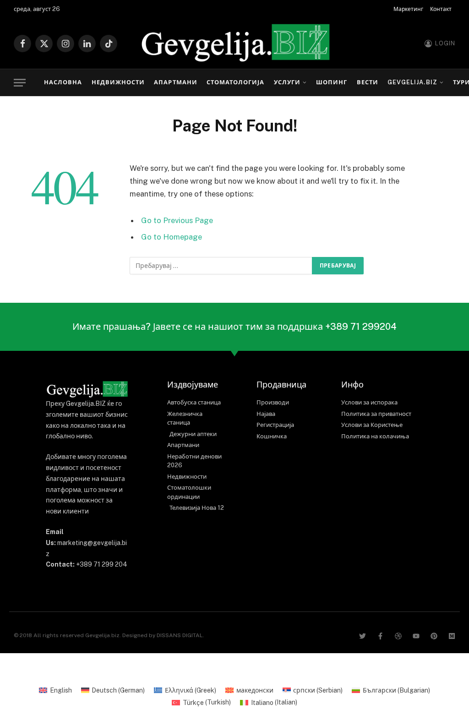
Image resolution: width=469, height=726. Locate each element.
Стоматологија (235, 82)
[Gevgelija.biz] (234, 43)
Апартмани (175, 82)
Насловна (63, 82)
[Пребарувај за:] (221, 265)
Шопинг (331, 82)
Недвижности (118, 82)
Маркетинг (408, 9)
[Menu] (20, 82)
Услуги (287, 82)
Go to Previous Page (177, 220)
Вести (367, 82)
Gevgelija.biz (412, 82)
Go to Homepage (171, 236)
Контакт (441, 9)
